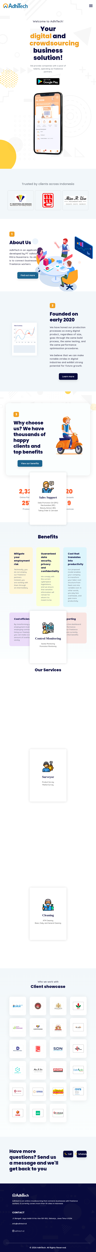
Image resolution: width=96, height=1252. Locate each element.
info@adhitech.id (19, 1224)
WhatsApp (82, 1154)
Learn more (68, 376)
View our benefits (30, 463)
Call (70, 1154)
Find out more (28, 275)
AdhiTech (41, 1247)
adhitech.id (19, 1231)
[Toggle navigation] (91, 5)
